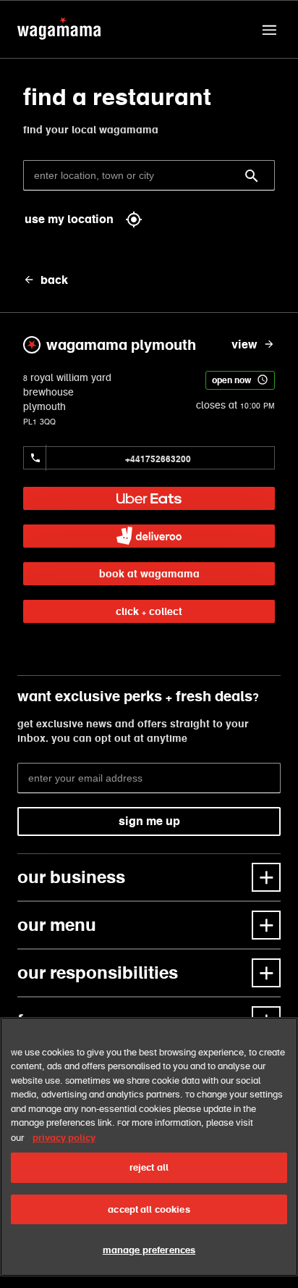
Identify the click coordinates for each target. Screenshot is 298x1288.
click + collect (149, 611)
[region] (149, 1146)
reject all (149, 1167)
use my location (69, 219)
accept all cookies (149, 1209)
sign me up (149, 821)
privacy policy (64, 1137)
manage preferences (149, 1250)
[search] (251, 176)
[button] (269, 29)
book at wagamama (149, 574)
